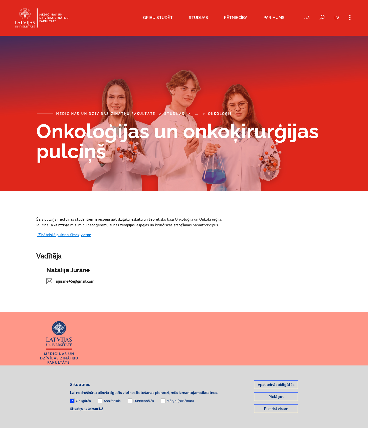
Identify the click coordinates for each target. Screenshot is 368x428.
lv (336, 18)
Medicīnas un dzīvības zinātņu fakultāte (105, 113)
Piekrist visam (276, 409)
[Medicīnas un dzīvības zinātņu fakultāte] (41, 18)
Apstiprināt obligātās (276, 385)
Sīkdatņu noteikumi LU (86, 408)
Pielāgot (276, 397)
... (196, 113)
